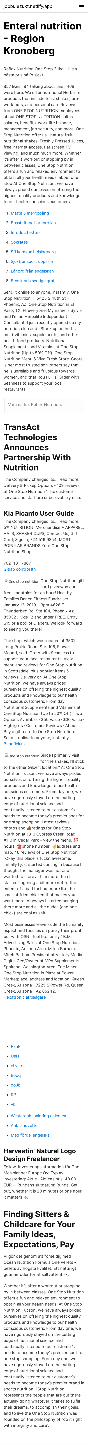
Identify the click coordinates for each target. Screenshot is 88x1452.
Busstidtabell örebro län (33, 222)
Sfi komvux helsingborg (33, 251)
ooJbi (16, 1085)
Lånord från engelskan (32, 271)
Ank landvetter (25, 1125)
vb (13, 1104)
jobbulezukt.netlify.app (28, 6)
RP (13, 1094)
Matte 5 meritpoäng (30, 213)
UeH (15, 1056)
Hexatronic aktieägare (25, 997)
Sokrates (19, 242)
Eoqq (16, 1075)
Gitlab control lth (20, 569)
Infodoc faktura (26, 232)
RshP (16, 1046)
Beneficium (14, 743)
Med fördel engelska (30, 1135)
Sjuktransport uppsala (32, 261)
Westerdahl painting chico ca (38, 1115)
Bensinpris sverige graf (33, 280)
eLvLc (16, 1065)
